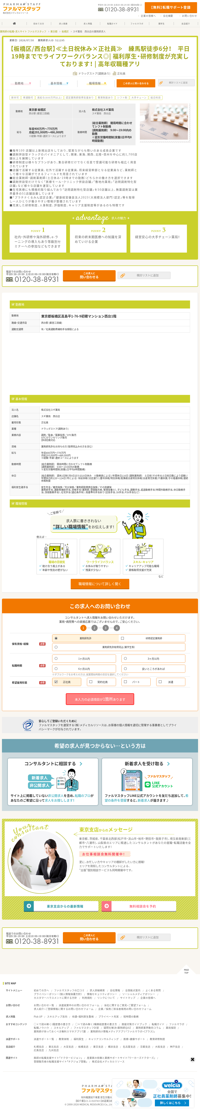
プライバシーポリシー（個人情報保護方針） (58, 994)
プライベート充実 (108, 1016)
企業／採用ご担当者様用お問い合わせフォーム (125, 1009)
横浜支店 (113, 1046)
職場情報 (95, 83)
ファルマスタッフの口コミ (69, 990)
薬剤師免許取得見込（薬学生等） (118, 647)
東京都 (53, 31)
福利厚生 (79, 1039)
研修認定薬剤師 (154, 638)
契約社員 (102, 682)
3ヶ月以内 (153, 658)
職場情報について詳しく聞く (100, 583)
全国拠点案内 (132, 990)
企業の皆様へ (148, 16)
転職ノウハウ (41, 1027)
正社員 (67, 682)
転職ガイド (158, 1024)
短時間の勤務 (131, 1016)
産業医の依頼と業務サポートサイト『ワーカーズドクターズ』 (121, 1058)
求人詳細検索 (97, 990)
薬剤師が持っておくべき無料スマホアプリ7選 (60, 1031)
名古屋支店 (129, 1046)
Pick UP (38, 1016)
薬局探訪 (171, 1027)
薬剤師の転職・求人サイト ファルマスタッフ (23, 31)
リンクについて (106, 998)
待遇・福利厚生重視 (83, 1016)
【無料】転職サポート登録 (171, 7)
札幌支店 (39, 1046)
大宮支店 (68, 1046)
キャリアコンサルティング (103, 1039)
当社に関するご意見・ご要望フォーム (125, 1005)
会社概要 (168, 16)
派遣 (170, 682)
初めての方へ (41, 990)
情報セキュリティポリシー (102, 994)
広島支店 (39, 1050)
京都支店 (145, 1046)
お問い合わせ (189, 16)
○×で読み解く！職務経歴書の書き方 (96, 1024)
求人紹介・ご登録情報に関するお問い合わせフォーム (64, 1009)
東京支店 (98, 1046)
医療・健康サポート (134, 1039)
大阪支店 (160, 1046)
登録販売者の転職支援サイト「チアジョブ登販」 (60, 1061)
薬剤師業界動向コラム (148, 1027)
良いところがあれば (153, 669)
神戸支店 (175, 1046)
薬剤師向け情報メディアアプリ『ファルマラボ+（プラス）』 (122, 1031)
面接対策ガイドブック (134, 1024)
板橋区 (65, 31)
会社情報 (115, 990)
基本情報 (56, 83)
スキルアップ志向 (57, 1016)
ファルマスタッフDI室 (86, 1027)
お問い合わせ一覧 (44, 1005)
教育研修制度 (157, 1039)
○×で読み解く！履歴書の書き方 (52, 1024)
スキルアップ (61, 1027)
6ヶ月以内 (84, 669)
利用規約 (87, 998)
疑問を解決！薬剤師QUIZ (117, 1027)
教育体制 (64, 1039)
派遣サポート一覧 (44, 1039)
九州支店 (54, 1050)
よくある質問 (153, 990)
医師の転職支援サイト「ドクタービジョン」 (58, 1058)
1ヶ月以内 (84, 658)
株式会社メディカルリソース (108, 1061)
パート (136, 682)
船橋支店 (83, 1046)
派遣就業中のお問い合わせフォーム (79, 1005)
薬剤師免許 (85, 638)
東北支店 (54, 1046)
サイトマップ (127, 998)
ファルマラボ (176, 1024)
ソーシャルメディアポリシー (138, 994)
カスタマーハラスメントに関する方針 (55, 998)
